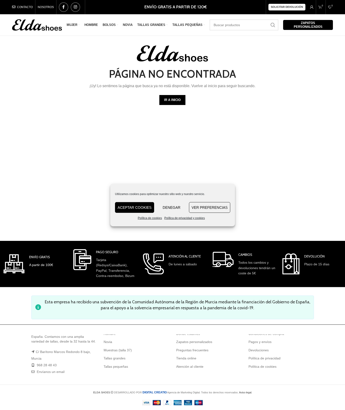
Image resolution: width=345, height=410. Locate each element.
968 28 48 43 (47, 365)
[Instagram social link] (75, 7)
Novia (108, 342)
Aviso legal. (245, 392)
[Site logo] (37, 25)
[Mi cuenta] (312, 7)
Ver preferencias (210, 207)
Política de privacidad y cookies (184, 218)
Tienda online (186, 358)
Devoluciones (258, 350)
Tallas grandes (114, 358)
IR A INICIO (172, 100)
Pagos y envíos (259, 342)
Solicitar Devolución (287, 6)
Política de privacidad (264, 358)
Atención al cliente (189, 366)
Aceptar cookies (135, 207)
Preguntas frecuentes (192, 350)
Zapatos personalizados (308, 25)
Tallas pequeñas (116, 366)
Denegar (171, 207)
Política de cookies (150, 218)
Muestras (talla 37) (118, 350)
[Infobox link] (28, 263)
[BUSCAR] (272, 24)
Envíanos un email (50, 372)
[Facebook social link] (63, 7)
